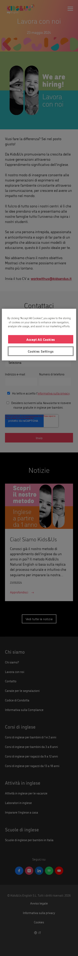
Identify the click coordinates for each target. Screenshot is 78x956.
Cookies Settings (41, 351)
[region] (39, 334)
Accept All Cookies (40, 339)
